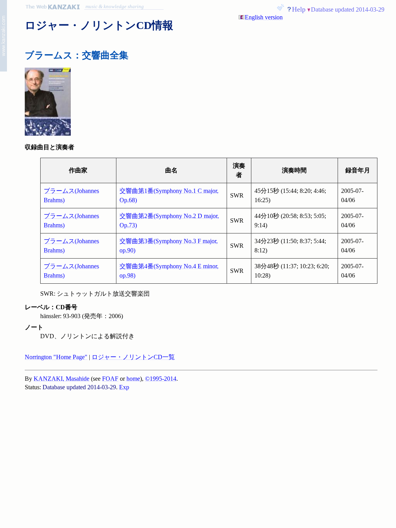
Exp (124, 387)
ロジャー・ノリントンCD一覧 (133, 357)
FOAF (110, 378)
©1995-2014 (160, 378)
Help (299, 9)
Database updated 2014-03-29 (347, 9)
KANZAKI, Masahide (61, 378)
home (133, 378)
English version (264, 17)
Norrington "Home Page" (56, 357)
